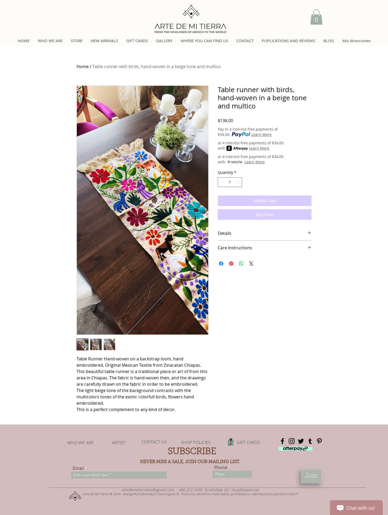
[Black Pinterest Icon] (319, 441)
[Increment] (238, 182)
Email (78, 468)
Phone (220, 468)
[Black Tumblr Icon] (310, 441)
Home (83, 66)
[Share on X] (251, 263)
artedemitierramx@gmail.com (148, 489)
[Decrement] (222, 182)
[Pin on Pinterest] (231, 263)
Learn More (261, 134)
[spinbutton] (230, 182)
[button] (316, 17)
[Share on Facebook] (221, 263)
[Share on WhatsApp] (241, 263)
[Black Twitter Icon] (301, 441)
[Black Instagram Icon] (292, 441)
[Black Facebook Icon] (282, 441)
